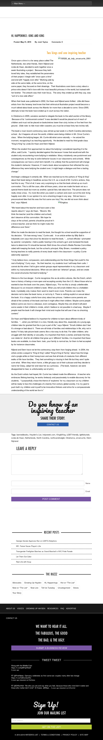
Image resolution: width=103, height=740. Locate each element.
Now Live (34, 587)
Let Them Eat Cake (23, 556)
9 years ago (15, 670)
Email (88, 491)
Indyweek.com (49, 434)
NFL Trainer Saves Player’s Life (28, 546)
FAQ (62, 609)
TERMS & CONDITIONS (50, 734)
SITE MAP (84, 734)
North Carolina (43, 437)
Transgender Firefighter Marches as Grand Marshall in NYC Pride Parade (44, 551)
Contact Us (11, 618)
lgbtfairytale (84, 434)
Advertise (71, 609)
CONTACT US (53, 424)
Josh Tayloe (43, 42)
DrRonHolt (71, 688)
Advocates (16, 582)
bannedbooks (22, 434)
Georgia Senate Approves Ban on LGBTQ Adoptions (36, 541)
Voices (76, 587)
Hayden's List (35, 434)
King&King (61, 434)
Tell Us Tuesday (48, 587)
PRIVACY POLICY (70, 734)
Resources (52, 609)
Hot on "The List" (67, 582)
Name (88, 483)
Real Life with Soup (23, 561)
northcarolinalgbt (57, 437)
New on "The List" (20, 587)
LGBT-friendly (72, 434)
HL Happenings (51, 582)
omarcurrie (80, 437)
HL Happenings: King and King (27, 35)
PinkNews (32, 680)
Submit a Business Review (51, 648)
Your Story (16, 592)
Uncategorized (64, 587)
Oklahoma (70, 437)
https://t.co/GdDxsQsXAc (21, 678)
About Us (10, 609)
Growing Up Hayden (32, 582)
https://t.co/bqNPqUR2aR (21, 668)
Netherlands (30, 437)
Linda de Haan (17, 437)
